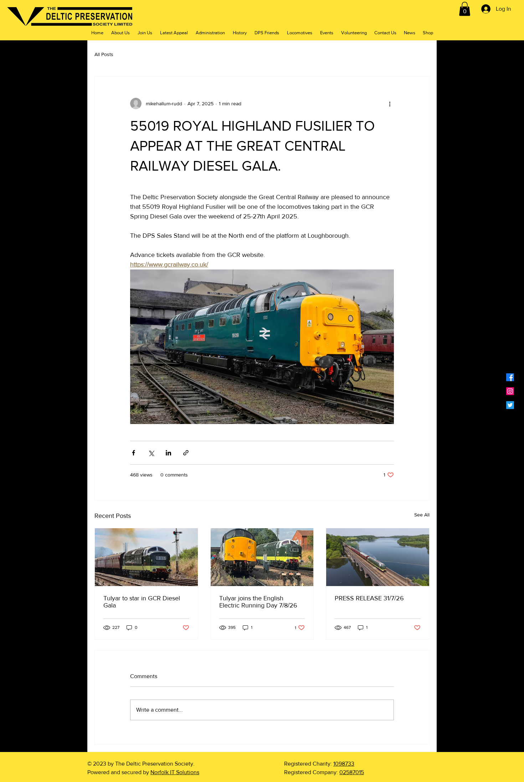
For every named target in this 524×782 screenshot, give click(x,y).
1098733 (343, 764)
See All (422, 515)
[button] (465, 9)
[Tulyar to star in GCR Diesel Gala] (146, 557)
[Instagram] (510, 391)
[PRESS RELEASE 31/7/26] (377, 557)
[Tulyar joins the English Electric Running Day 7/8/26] (262, 557)
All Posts (103, 54)
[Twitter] (510, 405)
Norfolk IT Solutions (174, 772)
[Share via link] (186, 452)
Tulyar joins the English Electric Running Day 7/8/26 (258, 602)
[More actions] (389, 103)
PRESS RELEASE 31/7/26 (369, 598)
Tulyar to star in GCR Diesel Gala (141, 602)
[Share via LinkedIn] (168, 452)
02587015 (351, 772)
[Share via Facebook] (133, 452)
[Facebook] (510, 377)
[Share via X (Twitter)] (151, 452)
